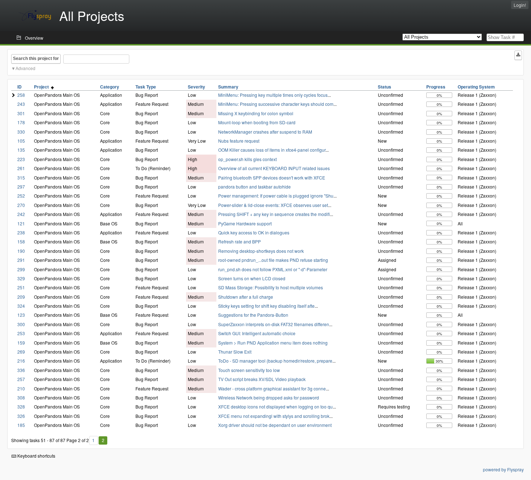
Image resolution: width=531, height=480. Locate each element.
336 (21, 370)
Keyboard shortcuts (35, 456)
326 (21, 416)
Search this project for (36, 58)
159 (21, 343)
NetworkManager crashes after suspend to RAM (265, 132)
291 (21, 260)
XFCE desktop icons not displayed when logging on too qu (275, 406)
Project (42, 86)
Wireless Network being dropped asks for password (268, 397)
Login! (520, 5)
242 (21, 214)
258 (21, 95)
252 (21, 196)
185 (21, 425)
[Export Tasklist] (518, 55)
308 (21, 397)
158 (21, 241)
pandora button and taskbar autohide (254, 186)
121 (21, 223)
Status (384, 86)
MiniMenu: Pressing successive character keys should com (275, 104)
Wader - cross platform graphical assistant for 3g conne (272, 388)
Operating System (476, 86)
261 (21, 168)
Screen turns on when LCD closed (251, 278)
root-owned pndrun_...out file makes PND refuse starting (273, 260)
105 (21, 141)
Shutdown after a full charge (245, 297)
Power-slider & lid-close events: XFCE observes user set (273, 205)
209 (21, 297)
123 (21, 315)
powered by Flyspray (503, 469)
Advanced (25, 68)
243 (21, 104)
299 (21, 269)
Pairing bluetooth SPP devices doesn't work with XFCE (271, 177)
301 (21, 113)
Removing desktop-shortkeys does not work (261, 251)
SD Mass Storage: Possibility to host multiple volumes (270, 287)
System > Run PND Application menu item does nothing (273, 343)
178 (21, 122)
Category (109, 86)
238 (21, 232)
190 (21, 251)
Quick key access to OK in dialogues (253, 232)
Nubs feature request (238, 141)
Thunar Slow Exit (234, 352)
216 (21, 361)
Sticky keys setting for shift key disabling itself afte (266, 306)
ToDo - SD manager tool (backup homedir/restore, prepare (275, 361)
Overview (34, 38)
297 (21, 186)
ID (19, 86)
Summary (228, 86)
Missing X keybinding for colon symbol (255, 113)
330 (21, 132)
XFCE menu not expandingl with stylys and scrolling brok (273, 416)
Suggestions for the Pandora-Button (253, 315)
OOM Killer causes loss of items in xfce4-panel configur (271, 150)
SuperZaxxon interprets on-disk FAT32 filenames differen (273, 324)
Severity (196, 86)
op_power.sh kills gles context (247, 159)
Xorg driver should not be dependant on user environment (275, 425)
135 (21, 150)
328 (21, 406)
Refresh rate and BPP (239, 241)
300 (21, 324)
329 (21, 278)
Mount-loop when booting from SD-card (256, 122)
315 (21, 177)
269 (21, 352)
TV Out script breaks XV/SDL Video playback (262, 379)
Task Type (145, 86)
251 (21, 287)
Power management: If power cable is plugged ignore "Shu (275, 196)
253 (21, 333)
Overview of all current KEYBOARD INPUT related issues (274, 168)
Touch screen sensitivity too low (249, 370)
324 (21, 306)
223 (21, 159)
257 (21, 379)
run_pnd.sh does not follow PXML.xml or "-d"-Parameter (272, 269)
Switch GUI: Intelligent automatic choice (256, 333)
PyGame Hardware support (245, 223)
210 (21, 388)
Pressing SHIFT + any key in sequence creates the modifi (274, 214)
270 (21, 205)
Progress (435, 86)
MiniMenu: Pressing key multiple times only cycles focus (273, 95)
